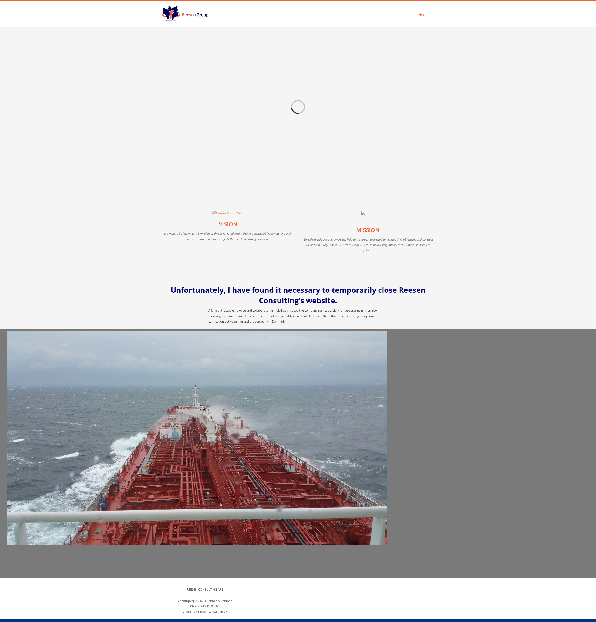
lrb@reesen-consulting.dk (209, 611)
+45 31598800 (210, 606)
